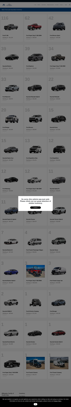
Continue (35, 207)
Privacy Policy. (57, 401)
